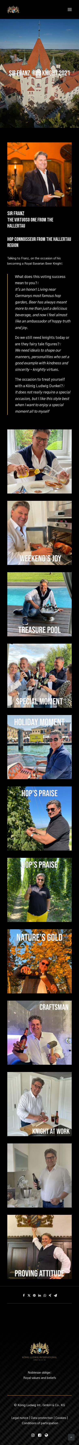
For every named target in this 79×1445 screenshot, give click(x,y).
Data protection (42, 1418)
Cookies (60, 1418)
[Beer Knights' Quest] (13, 9)
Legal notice (19, 1418)
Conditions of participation (40, 1423)
